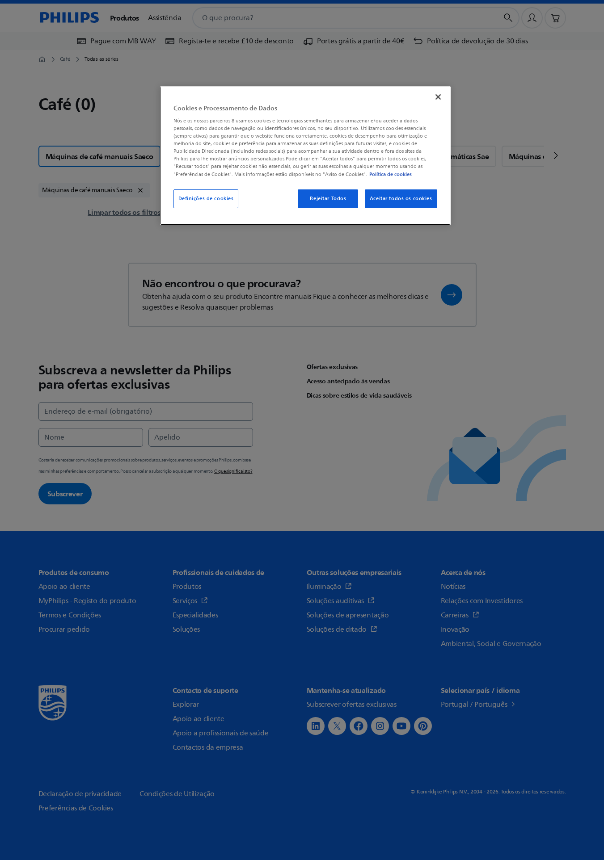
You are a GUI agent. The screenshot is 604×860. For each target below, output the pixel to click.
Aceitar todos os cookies (401, 198)
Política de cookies (390, 174)
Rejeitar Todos (328, 198)
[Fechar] (438, 97)
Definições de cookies (206, 198)
